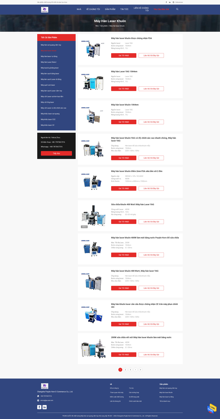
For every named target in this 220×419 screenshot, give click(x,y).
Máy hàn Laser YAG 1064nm (124, 71)
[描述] (177, 9)
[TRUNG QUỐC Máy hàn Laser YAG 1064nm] (93, 83)
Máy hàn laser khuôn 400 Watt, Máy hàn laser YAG (134, 271)
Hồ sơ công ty (114, 388)
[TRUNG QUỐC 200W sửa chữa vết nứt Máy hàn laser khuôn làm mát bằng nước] (93, 349)
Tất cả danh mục (165, 401)
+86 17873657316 (58, 142)
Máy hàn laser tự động (49, 56)
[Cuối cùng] (140, 370)
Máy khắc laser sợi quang (50, 114)
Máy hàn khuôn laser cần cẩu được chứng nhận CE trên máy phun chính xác (144, 305)
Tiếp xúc (56, 153)
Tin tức (131, 388)
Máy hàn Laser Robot (48, 62)
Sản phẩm (104, 26)
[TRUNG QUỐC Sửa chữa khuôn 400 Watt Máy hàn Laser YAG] (93, 216)
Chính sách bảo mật (135, 401)
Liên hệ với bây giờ (151, 55)
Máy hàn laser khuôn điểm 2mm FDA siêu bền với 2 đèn (136, 171)
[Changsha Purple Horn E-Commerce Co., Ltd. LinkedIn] (170, 2)
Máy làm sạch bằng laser (50, 73)
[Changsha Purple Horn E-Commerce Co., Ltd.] (44, 10)
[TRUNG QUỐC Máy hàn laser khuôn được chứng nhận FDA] (93, 49)
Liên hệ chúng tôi (115, 401)
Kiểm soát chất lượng (117, 397)
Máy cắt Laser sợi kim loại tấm (52, 96)
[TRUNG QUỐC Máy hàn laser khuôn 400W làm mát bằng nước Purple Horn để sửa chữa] (93, 249)
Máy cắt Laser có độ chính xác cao (53, 108)
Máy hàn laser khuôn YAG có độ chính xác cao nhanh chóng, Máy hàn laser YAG (143, 139)
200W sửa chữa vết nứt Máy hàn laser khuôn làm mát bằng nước (141, 337)
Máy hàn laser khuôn (48, 51)
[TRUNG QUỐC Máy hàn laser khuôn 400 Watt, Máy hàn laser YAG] (93, 282)
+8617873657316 (56, 147)
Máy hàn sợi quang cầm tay (51, 45)
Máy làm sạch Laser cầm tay (51, 91)
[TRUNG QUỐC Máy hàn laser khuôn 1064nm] (93, 116)
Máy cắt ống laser (47, 102)
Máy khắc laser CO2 (48, 119)
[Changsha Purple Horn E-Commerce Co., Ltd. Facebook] (166, 2)
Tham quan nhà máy (116, 392)
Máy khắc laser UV (47, 125)
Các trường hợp (134, 392)
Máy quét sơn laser (48, 85)
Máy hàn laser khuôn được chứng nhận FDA (131, 38)
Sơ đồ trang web (134, 397)
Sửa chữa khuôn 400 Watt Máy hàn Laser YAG (132, 204)
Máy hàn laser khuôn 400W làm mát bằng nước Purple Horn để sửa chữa (145, 237)
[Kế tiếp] (135, 370)
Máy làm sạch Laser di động (51, 79)
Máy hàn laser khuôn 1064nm (125, 104)
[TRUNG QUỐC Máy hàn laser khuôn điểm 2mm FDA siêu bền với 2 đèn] (93, 182)
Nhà (97, 26)
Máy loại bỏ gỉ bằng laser (50, 68)
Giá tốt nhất (124, 55)
